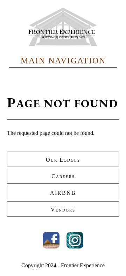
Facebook (51, 240)
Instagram (74, 240)
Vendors (63, 210)
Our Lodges (63, 160)
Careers (63, 176)
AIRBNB (63, 193)
